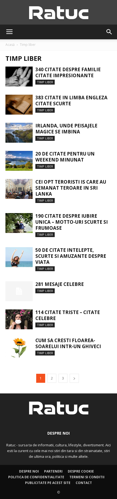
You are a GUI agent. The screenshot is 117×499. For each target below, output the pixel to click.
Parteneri (53, 471)
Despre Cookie (81, 471)
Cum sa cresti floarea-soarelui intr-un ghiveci (68, 343)
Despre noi (29, 471)
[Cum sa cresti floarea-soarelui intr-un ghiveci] (19, 347)
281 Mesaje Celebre (59, 284)
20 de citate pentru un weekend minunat (65, 157)
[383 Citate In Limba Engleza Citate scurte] (19, 105)
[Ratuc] (58, 12)
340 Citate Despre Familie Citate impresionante (68, 72)
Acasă (10, 44)
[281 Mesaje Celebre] (19, 291)
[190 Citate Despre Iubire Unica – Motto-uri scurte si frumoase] (19, 223)
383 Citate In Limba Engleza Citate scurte (71, 100)
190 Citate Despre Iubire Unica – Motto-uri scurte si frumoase (71, 222)
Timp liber (45, 82)
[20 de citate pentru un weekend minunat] (19, 161)
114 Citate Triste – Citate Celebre (67, 315)
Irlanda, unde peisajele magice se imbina (66, 128)
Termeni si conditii (86, 477)
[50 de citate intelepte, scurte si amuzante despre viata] (19, 257)
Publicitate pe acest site (47, 482)
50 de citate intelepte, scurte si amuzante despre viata (70, 256)
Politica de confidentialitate (36, 477)
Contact (84, 482)
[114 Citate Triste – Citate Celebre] (19, 319)
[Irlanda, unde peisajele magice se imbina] (19, 133)
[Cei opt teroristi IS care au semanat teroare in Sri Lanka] (19, 189)
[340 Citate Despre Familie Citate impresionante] (19, 76)
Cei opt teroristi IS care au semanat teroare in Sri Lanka (70, 188)
